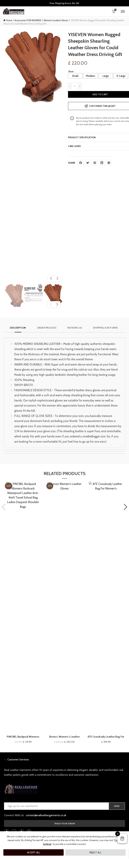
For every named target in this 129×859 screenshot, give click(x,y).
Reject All (95, 852)
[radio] (75, 75)
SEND (117, 806)
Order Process (47, 327)
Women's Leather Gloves (56, 20)
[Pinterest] (95, 163)
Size (70, 71)
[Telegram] (109, 163)
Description (18, 327)
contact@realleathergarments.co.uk (46, 815)
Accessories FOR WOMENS (28, 20)
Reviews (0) (74, 327)
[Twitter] (88, 163)
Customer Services (18, 759)
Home (9, 20)
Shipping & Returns (105, 327)
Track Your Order (64, 823)
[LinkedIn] (102, 163)
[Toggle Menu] (122, 11)
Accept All (33, 852)
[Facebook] (80, 163)
